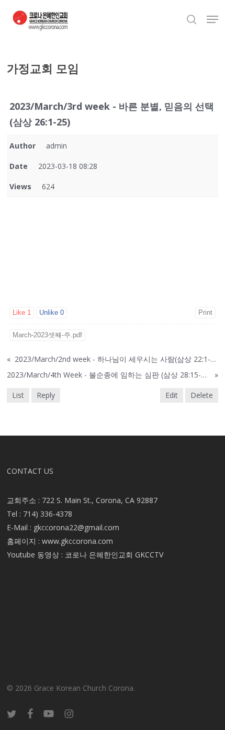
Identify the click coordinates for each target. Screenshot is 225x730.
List (18, 395)
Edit (171, 395)
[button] (212, 19)
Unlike (51, 312)
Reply (46, 395)
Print (205, 312)
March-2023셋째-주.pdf (47, 335)
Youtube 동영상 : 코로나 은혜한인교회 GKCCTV (85, 555)
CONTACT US (30, 471)
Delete (201, 395)
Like (22, 312)
